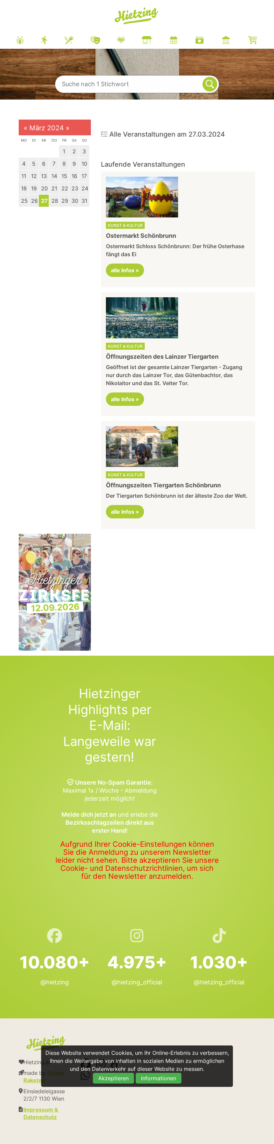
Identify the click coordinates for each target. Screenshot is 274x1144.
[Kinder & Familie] (28, 40)
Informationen (158, 1078)
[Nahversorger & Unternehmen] (155, 40)
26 (34, 200)
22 (64, 188)
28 (54, 200)
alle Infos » (125, 270)
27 (44, 200)
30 (75, 200)
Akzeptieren (113, 1078)
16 (74, 176)
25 (24, 200)
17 (84, 176)
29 (64, 200)
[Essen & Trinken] (77, 40)
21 (54, 188)
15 (64, 176)
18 (24, 188)
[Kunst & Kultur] (103, 40)
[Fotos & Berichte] (207, 40)
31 (84, 200)
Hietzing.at (137, 16)
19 (34, 188)
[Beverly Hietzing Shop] (261, 40)
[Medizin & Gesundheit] (129, 40)
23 (75, 188)
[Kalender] (182, 40)
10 (84, 163)
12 (34, 176)
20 (44, 188)
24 (85, 188)
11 (23, 176)
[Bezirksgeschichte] (234, 40)
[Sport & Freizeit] (52, 40)
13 (44, 176)
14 (54, 176)
